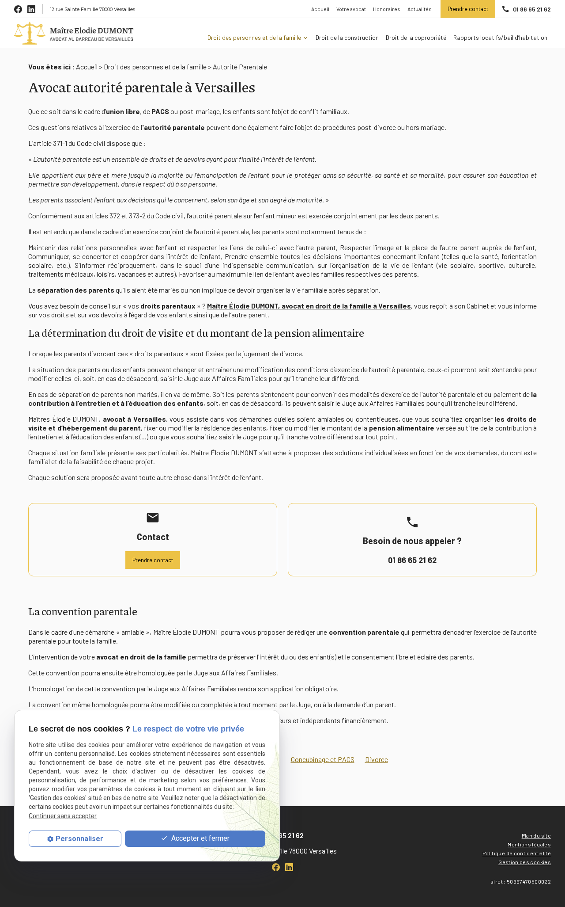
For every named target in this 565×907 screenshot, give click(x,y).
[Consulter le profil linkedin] (31, 8)
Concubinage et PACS (322, 759)
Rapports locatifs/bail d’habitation (500, 37)
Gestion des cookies (524, 862)
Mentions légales (529, 844)
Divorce (376, 759)
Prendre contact (468, 8)
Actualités (419, 9)
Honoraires (386, 9)
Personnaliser (79, 839)
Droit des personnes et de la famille (254, 37)
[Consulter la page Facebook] (18, 8)
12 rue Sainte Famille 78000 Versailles (92, 9)
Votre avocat (351, 9)
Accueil (320, 9)
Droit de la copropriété (416, 37)
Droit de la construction (347, 37)
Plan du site (536, 835)
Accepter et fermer (200, 839)
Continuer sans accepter (63, 815)
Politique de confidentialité (516, 853)
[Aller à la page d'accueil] (77, 33)
